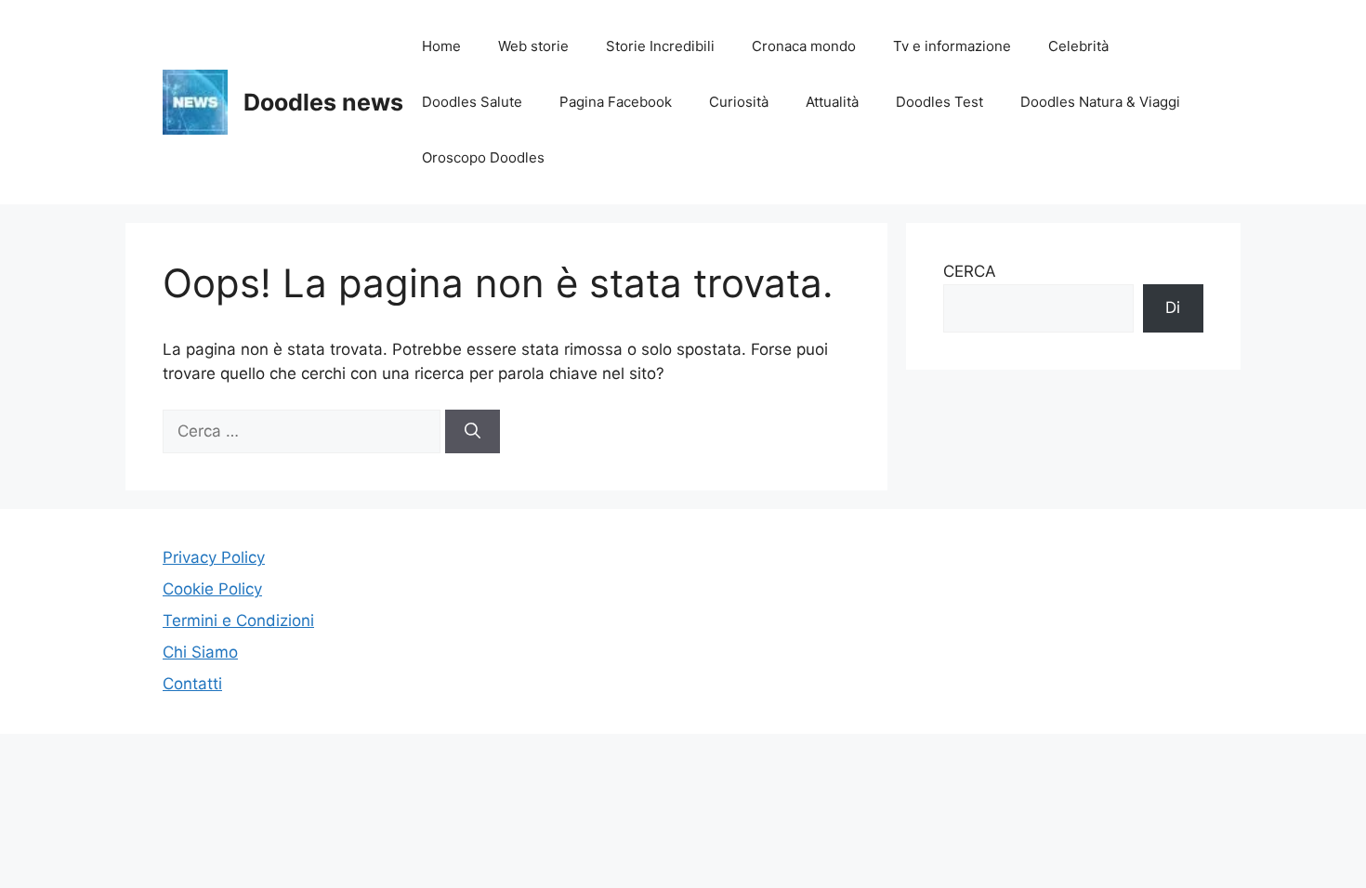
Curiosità (738, 102)
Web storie (533, 46)
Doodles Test (939, 102)
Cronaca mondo (804, 46)
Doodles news (323, 102)
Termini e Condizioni (238, 620)
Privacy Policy (214, 557)
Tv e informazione (952, 46)
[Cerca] (472, 432)
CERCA (969, 271)
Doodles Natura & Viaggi (1100, 102)
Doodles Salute (472, 102)
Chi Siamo (200, 652)
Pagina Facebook (615, 102)
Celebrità (1078, 46)
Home (441, 46)
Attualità (832, 102)
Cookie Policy (212, 589)
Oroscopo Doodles (483, 157)
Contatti (192, 683)
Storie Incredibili (660, 46)
